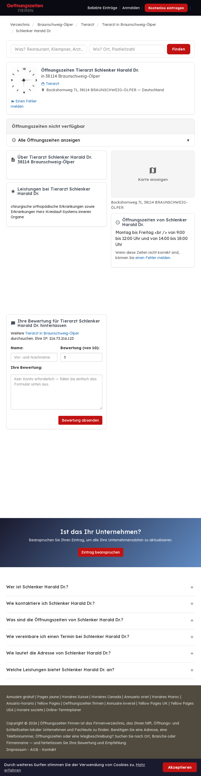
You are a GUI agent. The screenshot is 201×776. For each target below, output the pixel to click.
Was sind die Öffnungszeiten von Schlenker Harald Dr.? (64, 619)
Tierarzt (52, 83)
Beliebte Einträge (102, 7)
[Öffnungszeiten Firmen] (25, 8)
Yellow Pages (48, 703)
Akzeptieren (180, 767)
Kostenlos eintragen (166, 8)
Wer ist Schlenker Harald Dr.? (37, 586)
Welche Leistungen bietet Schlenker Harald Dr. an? (60, 669)
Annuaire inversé (121, 703)
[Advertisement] (56, 270)
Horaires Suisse (75, 696)
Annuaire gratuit (20, 696)
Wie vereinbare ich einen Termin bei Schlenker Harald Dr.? (67, 636)
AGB (34, 749)
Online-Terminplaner (63, 710)
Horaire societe (29, 710)
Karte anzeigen (153, 179)
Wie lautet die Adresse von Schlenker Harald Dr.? (58, 653)
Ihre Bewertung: (26, 367)
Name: (17, 348)
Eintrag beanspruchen (100, 552)
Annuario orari (136, 696)
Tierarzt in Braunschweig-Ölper (52, 333)
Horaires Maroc (165, 696)
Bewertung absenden (80, 420)
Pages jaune (48, 696)
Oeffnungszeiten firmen (83, 703)
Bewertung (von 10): (79, 348)
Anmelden (131, 7)
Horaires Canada (106, 696)
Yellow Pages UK (153, 703)
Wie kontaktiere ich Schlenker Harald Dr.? (50, 603)
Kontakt (49, 749)
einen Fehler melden (152, 257)
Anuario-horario (20, 703)
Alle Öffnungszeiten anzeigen (49, 140)
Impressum (16, 749)
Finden (178, 49)
